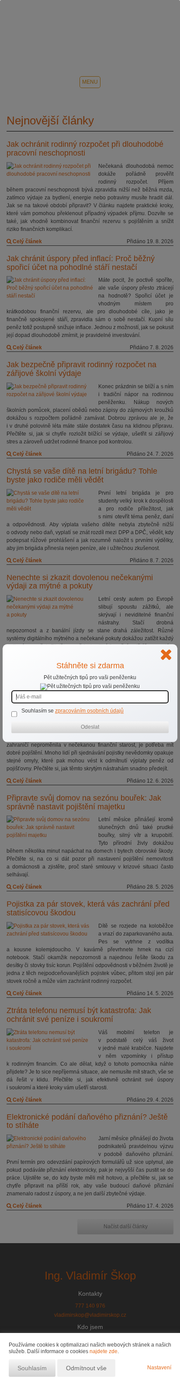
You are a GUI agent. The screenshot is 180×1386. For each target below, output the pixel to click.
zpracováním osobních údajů (89, 711)
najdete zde (104, 1351)
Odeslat (90, 727)
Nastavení (159, 1368)
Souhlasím (32, 1368)
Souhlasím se (38, 711)
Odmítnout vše (86, 1368)
